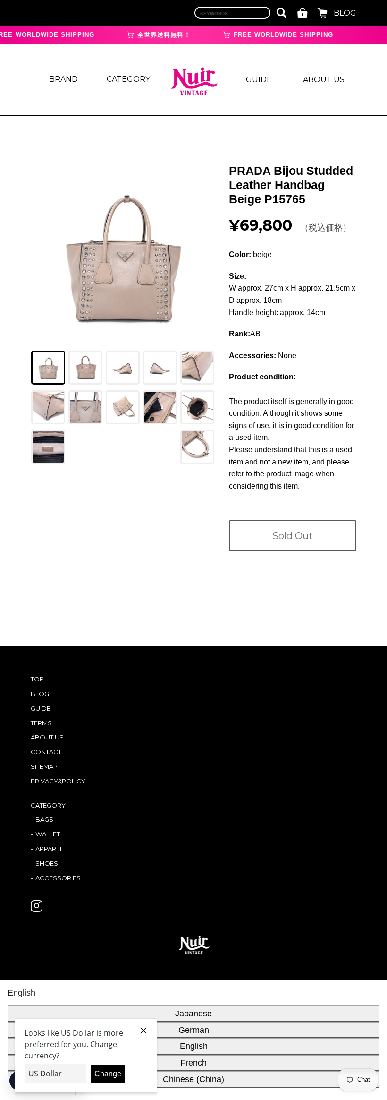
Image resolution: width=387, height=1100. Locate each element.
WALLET (47, 834)
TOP (37, 679)
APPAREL (49, 848)
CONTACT (46, 752)
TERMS (41, 723)
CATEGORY (128, 79)
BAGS (44, 819)
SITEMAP (44, 766)
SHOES (46, 863)
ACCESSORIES (58, 878)
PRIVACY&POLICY (58, 781)
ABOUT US (324, 79)
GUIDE (259, 79)
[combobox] (232, 13)
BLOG (345, 13)
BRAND (63, 79)
